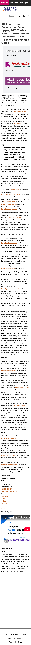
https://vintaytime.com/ (9, 243)
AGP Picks (4, 3)
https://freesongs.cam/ (9, 209)
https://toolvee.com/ (8, 455)
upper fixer (17, 123)
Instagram (4, 503)
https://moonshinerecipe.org (10, 194)
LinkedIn (4, 501)
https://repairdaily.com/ (9, 438)
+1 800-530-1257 (6, 489)
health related (14, 190)
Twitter (3, 498)
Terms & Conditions (15, 642)
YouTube (4, 506)
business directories (9, 202)
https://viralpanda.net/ (9, 204)
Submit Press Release (15, 638)
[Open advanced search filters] (24, 16)
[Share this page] (28, 16)
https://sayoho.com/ (8, 268)
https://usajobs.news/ (20, 406)
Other (3, 508)
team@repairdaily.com (9, 491)
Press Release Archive (18, 634)
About (7, 634)
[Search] (19, 16)
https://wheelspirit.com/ (9, 465)
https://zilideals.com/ (22, 387)
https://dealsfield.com (8, 371)
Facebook (4, 496)
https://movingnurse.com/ (15, 217)
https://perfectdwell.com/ (10, 289)
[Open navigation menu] (3, 16)
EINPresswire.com (20, 111)
